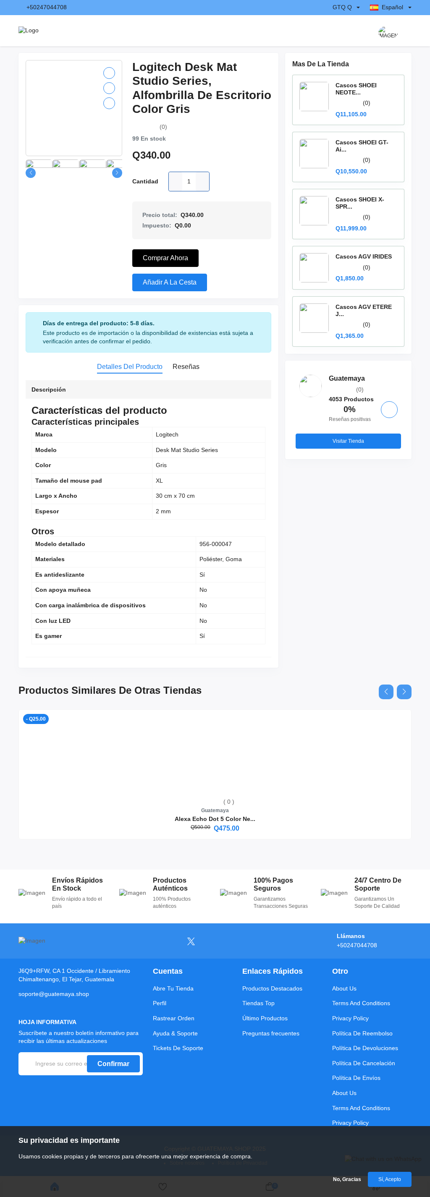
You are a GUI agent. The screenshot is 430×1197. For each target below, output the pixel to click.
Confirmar (113, 1063)
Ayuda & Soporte (175, 1033)
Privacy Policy (350, 1018)
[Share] (109, 103)
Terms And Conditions (361, 1003)
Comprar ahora (165, 257)
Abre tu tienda (173, 988)
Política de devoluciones (365, 1048)
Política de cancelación (363, 1063)
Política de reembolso (362, 1033)
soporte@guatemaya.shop (53, 994)
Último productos (265, 1018)
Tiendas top (258, 1003)
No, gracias (347, 1179)
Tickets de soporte (178, 1048)
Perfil (159, 1003)
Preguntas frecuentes (270, 1033)
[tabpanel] (148, 520)
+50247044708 (46, 7)
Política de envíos (356, 1077)
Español (392, 7)
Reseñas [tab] (186, 366)
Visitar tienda (348, 441)
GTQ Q (342, 7)
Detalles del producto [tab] (130, 366)
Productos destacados (272, 988)
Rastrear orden (173, 1018)
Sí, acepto (389, 1179)
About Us (344, 988)
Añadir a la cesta (170, 282)
